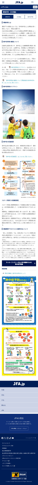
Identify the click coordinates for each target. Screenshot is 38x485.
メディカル (4, 7)
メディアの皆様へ (6, 463)
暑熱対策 (7, 17)
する (2, 400)
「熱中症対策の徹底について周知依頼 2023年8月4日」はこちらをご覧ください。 (18, 81)
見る (2, 395)
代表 (2, 390)
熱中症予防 (30, 17)
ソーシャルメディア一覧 (31, 438)
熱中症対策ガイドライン (18, 67)
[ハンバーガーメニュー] (3, 2)
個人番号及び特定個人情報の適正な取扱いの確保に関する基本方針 (18, 453)
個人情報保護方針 (6, 450)
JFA (2, 410)
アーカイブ (5, 460)
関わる (3, 405)
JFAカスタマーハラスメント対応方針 (11, 458)
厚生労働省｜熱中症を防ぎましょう (15, 273)
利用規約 (4, 448)
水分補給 (19, 17)
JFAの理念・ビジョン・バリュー (19, 428)
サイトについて (6, 443)
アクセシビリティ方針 (7, 445)
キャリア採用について (7, 466)
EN (32, 2)
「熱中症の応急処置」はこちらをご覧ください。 (19, 156)
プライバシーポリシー (7, 455)
